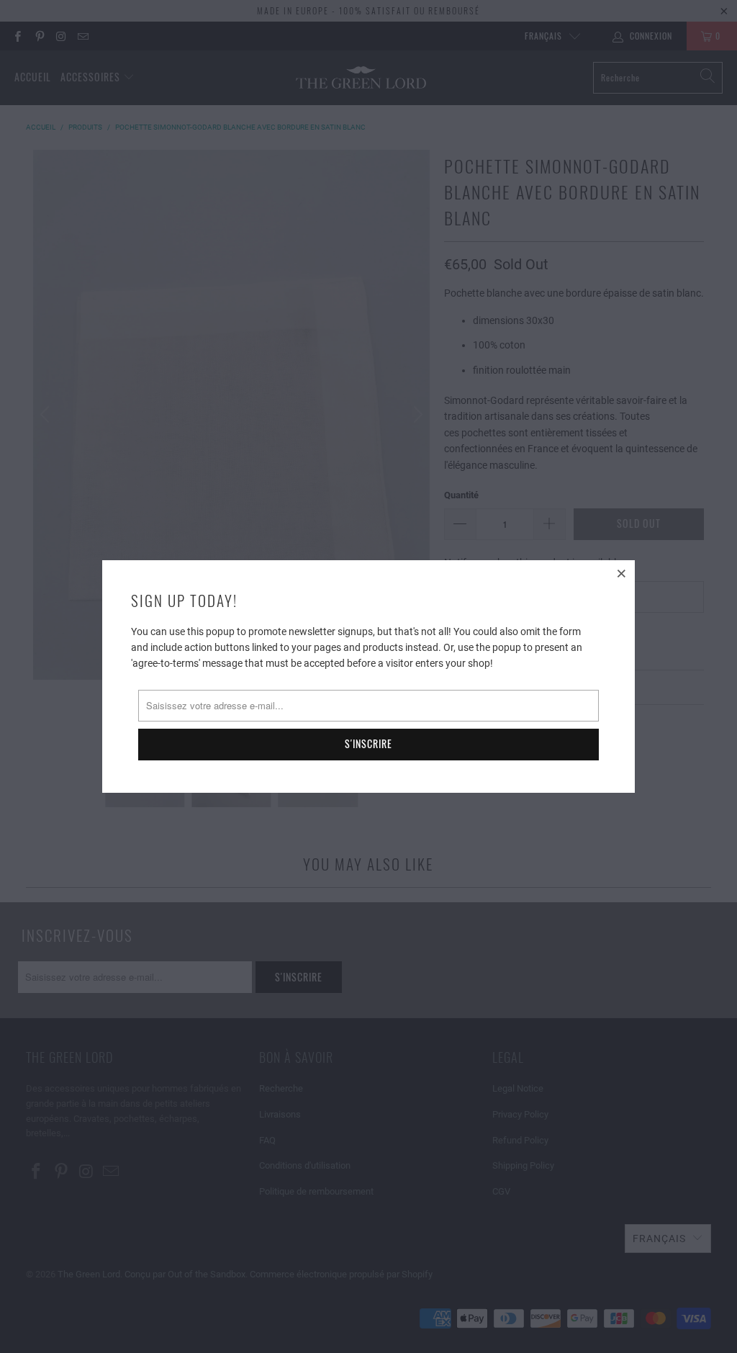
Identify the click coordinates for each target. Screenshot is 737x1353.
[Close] (622, 573)
